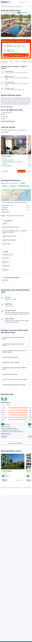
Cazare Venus (9, 487)
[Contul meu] (25, 2)
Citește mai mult (5, 433)
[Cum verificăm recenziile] (12, 405)
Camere (17, 61)
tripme (5, 2)
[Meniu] (29, 2)
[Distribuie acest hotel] (27, 6)
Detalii (11, 61)
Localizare (24, 61)
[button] (16, 46)
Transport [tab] (21, 215)
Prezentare (5, 61)
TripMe (2, 487)
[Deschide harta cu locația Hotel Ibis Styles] (16, 195)
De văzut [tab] (3, 215)
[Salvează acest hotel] (30, 6)
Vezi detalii (5, 171)
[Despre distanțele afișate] (21, 180)
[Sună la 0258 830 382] (21, 2)
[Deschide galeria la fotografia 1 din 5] (16, 25)
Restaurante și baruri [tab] (12, 215)
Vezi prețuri (21, 171)
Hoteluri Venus (17, 487)
